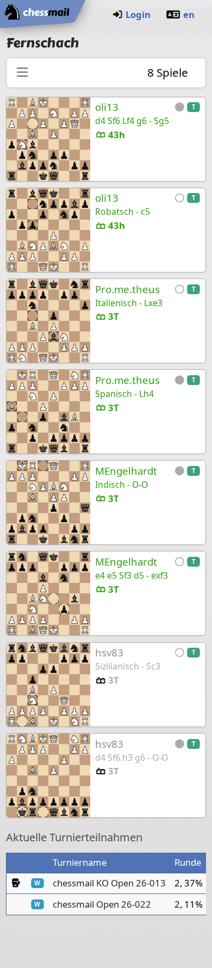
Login (138, 14)
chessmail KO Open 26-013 (109, 883)
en (189, 14)
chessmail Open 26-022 (102, 904)
